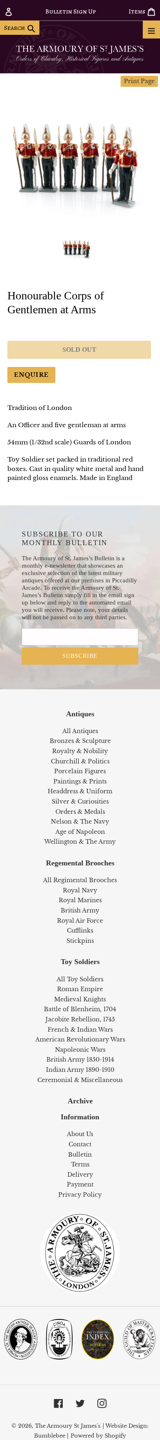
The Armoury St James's (68, 1425)
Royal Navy (80, 890)
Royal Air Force (80, 920)
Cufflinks (80, 930)
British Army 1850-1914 (80, 1059)
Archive (80, 1101)
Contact (80, 1144)
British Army (80, 910)
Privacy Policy (80, 1194)
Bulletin (80, 1154)
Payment (80, 1184)
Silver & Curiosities (80, 801)
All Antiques (80, 731)
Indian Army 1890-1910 (80, 1069)
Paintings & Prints (80, 781)
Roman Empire (80, 989)
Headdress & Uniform (80, 791)
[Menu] (151, 29)
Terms (80, 1164)
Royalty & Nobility (80, 751)
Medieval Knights (80, 999)
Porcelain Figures (80, 771)
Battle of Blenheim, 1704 (80, 1009)
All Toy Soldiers (80, 979)
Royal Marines (80, 900)
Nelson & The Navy (80, 821)
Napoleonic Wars (80, 1049)
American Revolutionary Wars (80, 1039)
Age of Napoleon (80, 831)
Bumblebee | (51, 1435)
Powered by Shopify (98, 1435)
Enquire (31, 374)
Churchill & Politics (80, 761)
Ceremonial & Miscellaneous (80, 1080)
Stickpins (80, 940)
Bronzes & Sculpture (80, 741)
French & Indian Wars (80, 1029)
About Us (80, 1134)
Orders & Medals (80, 811)
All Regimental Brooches (80, 880)
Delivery (80, 1174)
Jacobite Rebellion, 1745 (80, 1019)
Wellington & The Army (80, 841)
